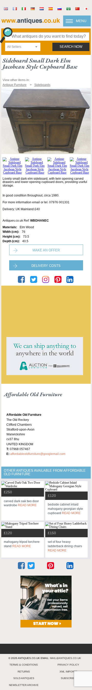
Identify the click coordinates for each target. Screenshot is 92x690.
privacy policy (68, 664)
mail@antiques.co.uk (65, 658)
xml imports (68, 671)
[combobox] (22, 47)
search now (71, 47)
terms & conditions (23, 664)
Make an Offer (46, 250)
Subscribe (68, 678)
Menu (81, 21)
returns (24, 671)
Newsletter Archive (24, 685)
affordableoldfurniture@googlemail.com (37, 454)
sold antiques (23, 678)
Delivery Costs (46, 266)
